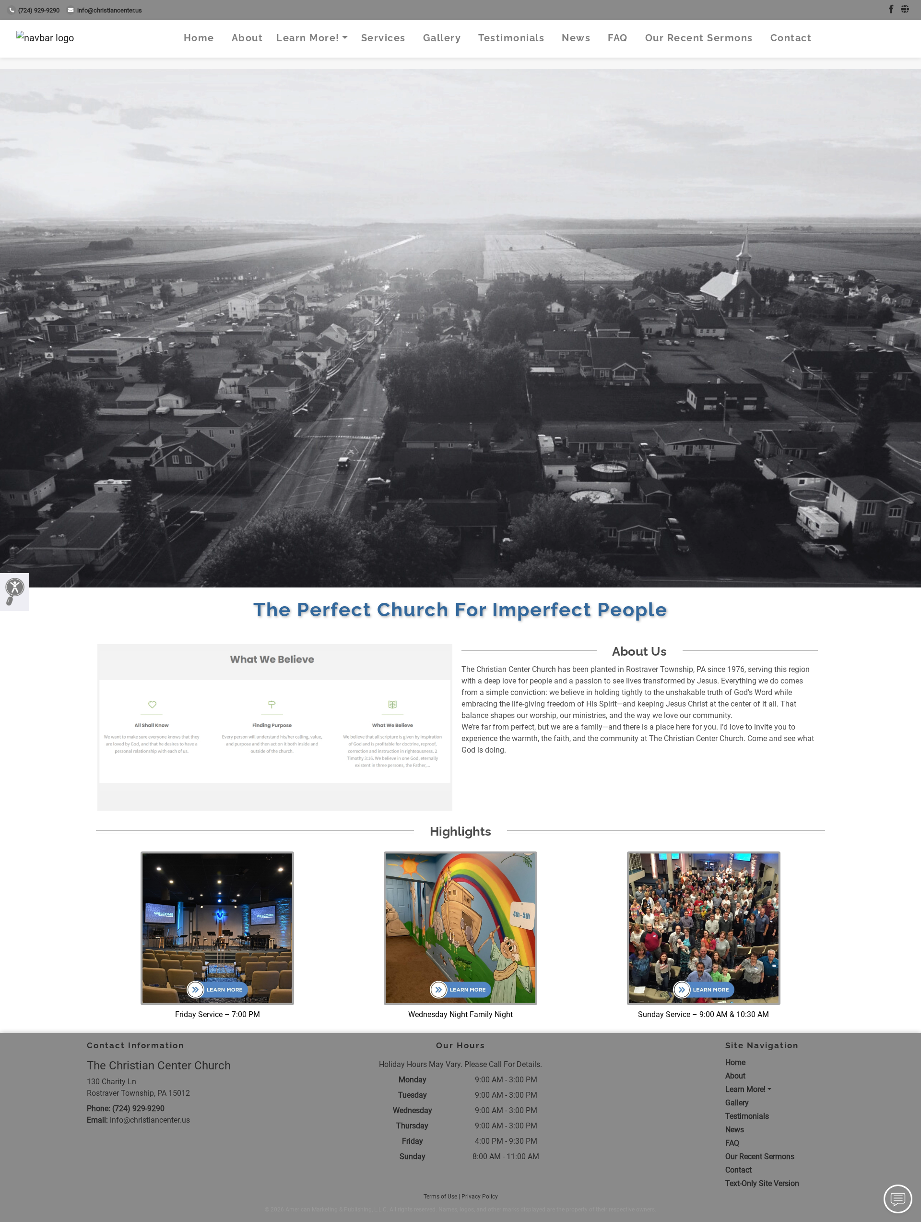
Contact (791, 38)
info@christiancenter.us (109, 10)
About (247, 38)
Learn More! (308, 38)
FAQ (618, 38)
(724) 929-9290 (38, 10)
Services (383, 38)
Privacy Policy (479, 1196)
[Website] (905, 9)
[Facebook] (891, 9)
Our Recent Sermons (699, 38)
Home (199, 38)
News (576, 38)
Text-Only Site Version (762, 1183)
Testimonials (511, 38)
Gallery (442, 38)
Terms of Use (440, 1196)
